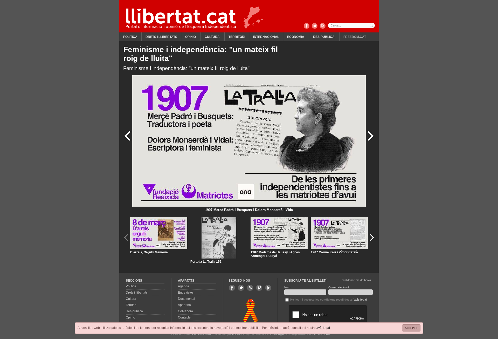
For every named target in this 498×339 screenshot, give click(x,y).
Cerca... (351, 25)
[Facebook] (306, 26)
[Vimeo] (259, 287)
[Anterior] (127, 135)
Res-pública (324, 37)
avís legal (323, 328)
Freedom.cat (354, 37)
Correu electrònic (339, 287)
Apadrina (184, 305)
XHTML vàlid (322, 334)
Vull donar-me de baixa (356, 280)
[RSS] (322, 26)
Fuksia (236, 334)
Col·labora (185, 311)
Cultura (212, 37)
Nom (287, 287)
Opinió (190, 37)
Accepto (411, 328)
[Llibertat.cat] (181, 18)
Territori (237, 37)
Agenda (183, 286)
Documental (186, 299)
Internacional (266, 37)
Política (130, 37)
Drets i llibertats (161, 37)
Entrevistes (185, 292)
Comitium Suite (201, 334)
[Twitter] (314, 26)
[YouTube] (268, 287)
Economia (295, 37)
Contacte (184, 317)
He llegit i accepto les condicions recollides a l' (328, 299)
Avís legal (278, 334)
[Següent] (370, 135)
